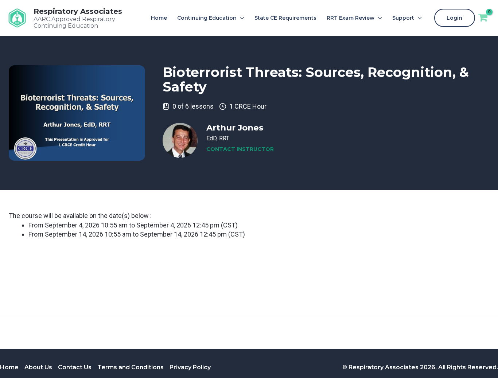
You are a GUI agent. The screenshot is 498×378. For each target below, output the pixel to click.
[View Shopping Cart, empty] (483, 18)
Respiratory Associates (78, 11)
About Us (38, 367)
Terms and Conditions (130, 367)
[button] (240, 18)
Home (9, 367)
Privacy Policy (190, 367)
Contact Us (75, 367)
